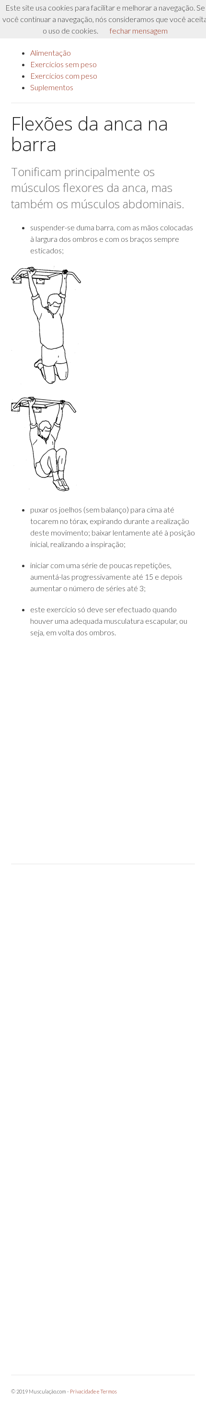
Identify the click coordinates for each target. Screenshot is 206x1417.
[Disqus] (103, 994)
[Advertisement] (103, 751)
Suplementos (51, 87)
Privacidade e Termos (93, 1391)
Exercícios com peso (63, 75)
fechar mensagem (139, 30)
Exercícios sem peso (63, 64)
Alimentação (50, 52)
